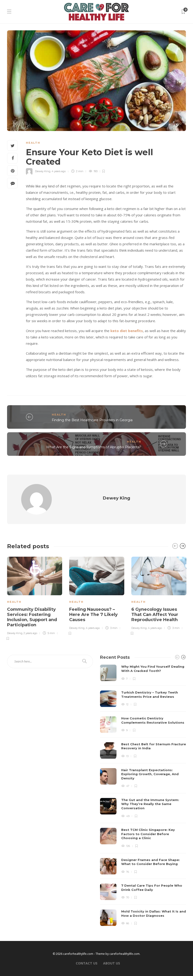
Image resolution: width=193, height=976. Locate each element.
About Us (111, 963)
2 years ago (30, 633)
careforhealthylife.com (124, 954)
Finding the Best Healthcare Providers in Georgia (92, 420)
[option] (35, 598)
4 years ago (59, 171)
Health (33, 142)
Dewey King (42, 171)
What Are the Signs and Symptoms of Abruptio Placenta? (93, 447)
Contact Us (86, 963)
